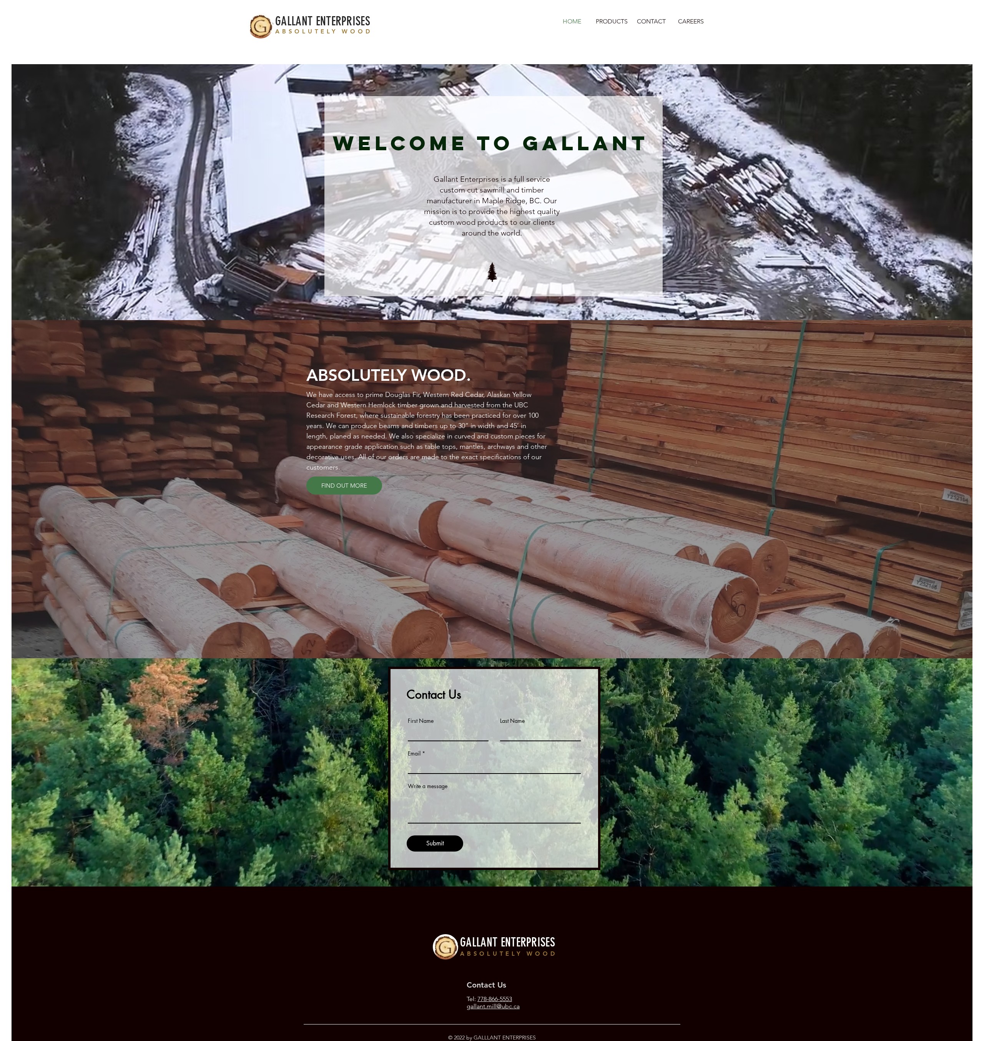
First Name (421, 721)
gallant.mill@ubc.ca (493, 1006)
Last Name (512, 721)
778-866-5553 (494, 999)
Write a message (427, 786)
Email (414, 753)
